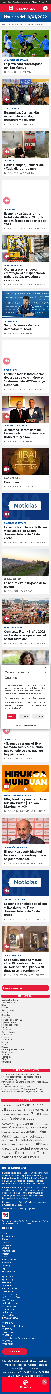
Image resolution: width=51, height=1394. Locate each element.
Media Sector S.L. (30, 725)
